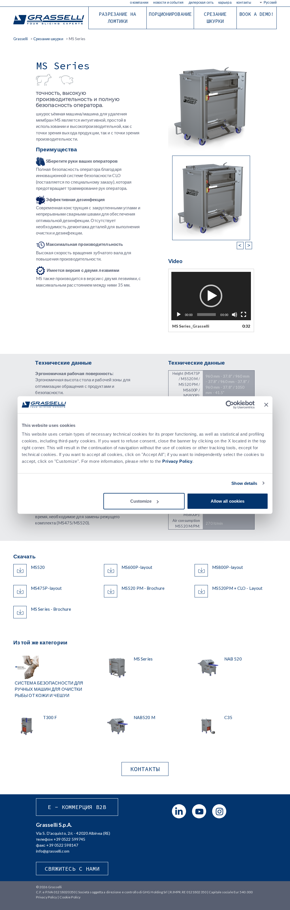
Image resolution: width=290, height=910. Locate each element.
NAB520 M (144, 717)
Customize (141, 501)
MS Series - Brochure (51, 609)
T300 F (50, 717)
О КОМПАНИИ (139, 2)
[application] (211, 296)
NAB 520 (233, 658)
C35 (228, 717)
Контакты (243, 2)
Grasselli (48, 20)
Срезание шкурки (215, 18)
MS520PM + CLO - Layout (237, 588)
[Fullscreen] (243, 314)
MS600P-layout (136, 567)
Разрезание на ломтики (117, 18)
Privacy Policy (177, 461)
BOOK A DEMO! (256, 14)
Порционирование (170, 14)
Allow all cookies (228, 501)
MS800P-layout (227, 567)
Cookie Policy (69, 897)
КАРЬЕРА (225, 2)
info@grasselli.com (52, 851)
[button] (211, 296)
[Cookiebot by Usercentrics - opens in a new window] (230, 404)
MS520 (38, 567)
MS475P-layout (46, 588)
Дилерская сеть (201, 2)
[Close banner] (266, 404)
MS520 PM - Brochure (143, 588)
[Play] (179, 314)
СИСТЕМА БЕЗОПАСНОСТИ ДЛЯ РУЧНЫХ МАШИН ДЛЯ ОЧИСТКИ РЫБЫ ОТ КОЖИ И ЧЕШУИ (49, 689)
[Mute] (234, 314)
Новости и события (168, 2)
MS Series (143, 658)
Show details (244, 483)
